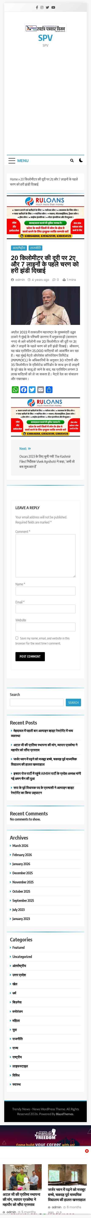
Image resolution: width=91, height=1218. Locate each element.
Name (20, 584)
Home (14, 179)
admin (20, 280)
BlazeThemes (64, 1114)
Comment (22, 531)
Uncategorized (22, 956)
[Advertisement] (45, 100)
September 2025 (23, 900)
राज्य (15, 1048)
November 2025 (23, 882)
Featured (18, 947)
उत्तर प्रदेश (19, 975)
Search (15, 694)
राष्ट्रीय (17, 1057)
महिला (16, 1020)
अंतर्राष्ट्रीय (19, 248)
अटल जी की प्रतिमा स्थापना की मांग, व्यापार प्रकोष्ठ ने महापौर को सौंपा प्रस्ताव (21, 1199)
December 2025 (22, 873)
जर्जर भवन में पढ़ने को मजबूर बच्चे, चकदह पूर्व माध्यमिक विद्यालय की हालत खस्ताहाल (66, 1194)
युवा (14, 1029)
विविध (15, 1075)
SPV (45, 37)
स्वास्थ (16, 1084)
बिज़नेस (17, 1002)
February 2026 (22, 854)
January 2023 (21, 918)
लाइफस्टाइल (20, 1066)
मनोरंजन (17, 1011)
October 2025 (21, 891)
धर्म (14, 993)
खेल (14, 984)
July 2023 (18, 909)
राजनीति (35, 248)
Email (20, 602)
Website (20, 620)
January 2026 (21, 864)
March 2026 (20, 845)
